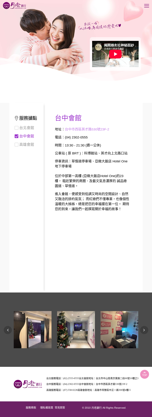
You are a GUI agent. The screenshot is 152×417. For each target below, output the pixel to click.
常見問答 (60, 407)
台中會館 (26, 136)
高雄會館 (26, 145)
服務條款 (31, 407)
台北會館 (26, 128)
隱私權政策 (46, 407)
